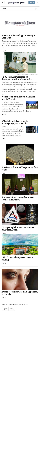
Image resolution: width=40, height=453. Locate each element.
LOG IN (32, 2)
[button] (2, 2)
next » (11, 309)
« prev (5, 309)
